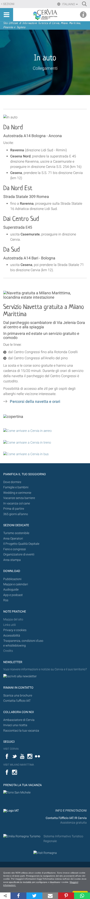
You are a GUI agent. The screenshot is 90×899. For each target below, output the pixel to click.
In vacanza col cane (16, 503)
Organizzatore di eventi (18, 554)
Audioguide (11, 589)
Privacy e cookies (14, 630)
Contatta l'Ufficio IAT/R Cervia (66, 818)
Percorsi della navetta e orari (35, 401)
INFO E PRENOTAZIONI (71, 810)
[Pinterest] (66, 895)
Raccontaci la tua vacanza (21, 730)
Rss (5, 600)
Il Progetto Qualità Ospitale (21, 544)
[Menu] (6, 14)
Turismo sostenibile (16, 533)
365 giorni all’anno (15, 514)
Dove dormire (12, 482)
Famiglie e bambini (15, 487)
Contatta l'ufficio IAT (17, 701)
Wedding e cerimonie (17, 493)
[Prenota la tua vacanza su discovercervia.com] (17, 792)
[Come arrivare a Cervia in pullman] (26, 454)
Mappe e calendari (15, 584)
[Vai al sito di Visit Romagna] (45, 853)
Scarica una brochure (17, 695)
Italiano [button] (68, 4)
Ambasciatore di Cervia (19, 720)
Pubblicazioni (12, 579)
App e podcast (13, 595)
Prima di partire (13, 509)
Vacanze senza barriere (19, 498)
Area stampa (12, 560)
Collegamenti (45, 68)
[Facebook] (18, 895)
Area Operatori (13, 538)
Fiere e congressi (14, 549)
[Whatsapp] (82, 895)
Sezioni (8, 4)
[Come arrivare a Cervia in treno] (27, 442)
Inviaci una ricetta (15, 725)
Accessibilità (11, 635)
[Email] (50, 895)
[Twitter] (34, 895)
